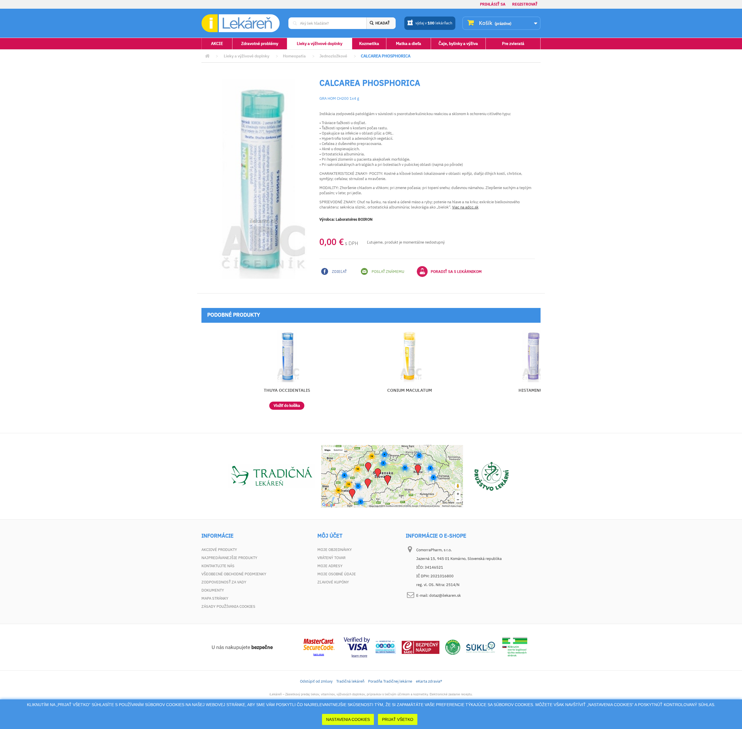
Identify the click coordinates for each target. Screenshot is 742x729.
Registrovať (525, 4)
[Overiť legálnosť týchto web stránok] (515, 646)
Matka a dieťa (408, 43)
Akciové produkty (219, 549)
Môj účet (329, 536)
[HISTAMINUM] (532, 356)
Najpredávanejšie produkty (229, 557)
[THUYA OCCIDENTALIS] (287, 356)
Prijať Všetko (397, 719)
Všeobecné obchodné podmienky (233, 574)
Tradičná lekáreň (350, 681)
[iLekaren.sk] (240, 23)
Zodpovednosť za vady (223, 582)
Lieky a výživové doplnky (319, 43)
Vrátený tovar (331, 557)
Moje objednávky (334, 549)
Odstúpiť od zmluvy (316, 681)
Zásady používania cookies (228, 606)
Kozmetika (369, 43)
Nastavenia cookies (348, 719)
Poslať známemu (387, 271)
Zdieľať (339, 271)
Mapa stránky (214, 598)
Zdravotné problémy (259, 43)
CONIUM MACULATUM (409, 390)
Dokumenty (212, 590)
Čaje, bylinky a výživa (458, 43)
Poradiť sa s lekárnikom (456, 271)
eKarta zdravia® (429, 681)
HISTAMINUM (532, 390)
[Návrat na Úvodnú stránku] (207, 56)
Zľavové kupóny (333, 582)
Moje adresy (330, 565)
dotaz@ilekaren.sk (445, 595)
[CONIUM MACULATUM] (410, 356)
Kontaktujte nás (217, 565)
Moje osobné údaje (336, 574)
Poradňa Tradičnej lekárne (390, 681)
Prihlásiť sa (492, 4)
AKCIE (217, 43)
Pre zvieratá (513, 43)
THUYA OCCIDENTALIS (287, 390)
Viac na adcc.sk (465, 207)
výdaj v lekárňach (433, 23)
